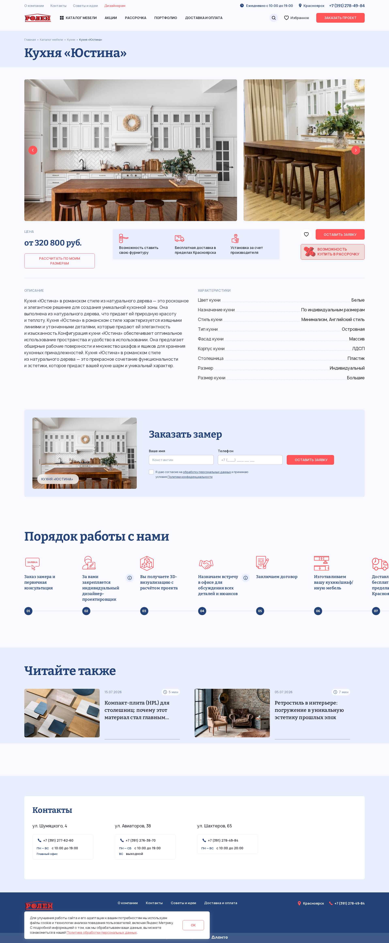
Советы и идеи (85, 5)
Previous (32, 150)
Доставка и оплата (203, 18)
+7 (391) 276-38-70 (141, 840)
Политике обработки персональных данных (102, 932)
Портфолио (165, 18)
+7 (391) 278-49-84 (347, 5)
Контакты (58, 5)
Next (355, 150)
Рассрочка (135, 18)
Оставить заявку (340, 234)
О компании (34, 5)
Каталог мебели (51, 39)
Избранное (300, 18)
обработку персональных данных (207, 472)
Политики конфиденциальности (190, 477)
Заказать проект (340, 18)
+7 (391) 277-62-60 (58, 840)
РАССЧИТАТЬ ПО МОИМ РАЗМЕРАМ (59, 261)
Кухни (71, 39)
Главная (30, 39)
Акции (111, 18)
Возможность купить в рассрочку (338, 251)
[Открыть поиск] (274, 18)
